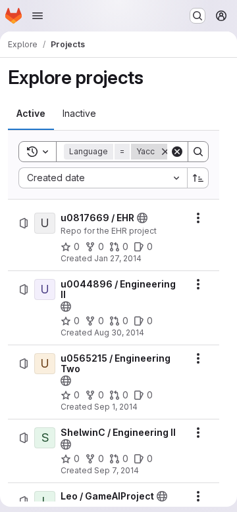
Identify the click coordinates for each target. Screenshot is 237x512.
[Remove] (165, 152)
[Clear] (177, 152)
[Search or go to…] (197, 16)
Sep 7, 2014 (116, 470)
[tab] (31, 113)
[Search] (198, 151)
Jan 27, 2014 (118, 258)
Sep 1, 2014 (116, 407)
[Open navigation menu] (37, 15)
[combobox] (102, 177)
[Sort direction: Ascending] (198, 177)
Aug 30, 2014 (119, 332)
